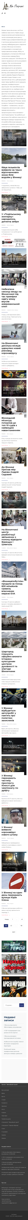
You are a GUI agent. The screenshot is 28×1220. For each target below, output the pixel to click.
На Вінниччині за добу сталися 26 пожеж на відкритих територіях (13, 1044)
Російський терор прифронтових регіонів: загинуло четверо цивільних (13, 1051)
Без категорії (5, 1090)
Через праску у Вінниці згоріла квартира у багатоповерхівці (12, 864)
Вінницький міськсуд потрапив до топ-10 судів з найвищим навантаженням (11, 424)
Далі (13, 932)
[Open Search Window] (2, 13)
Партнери (4, 1115)
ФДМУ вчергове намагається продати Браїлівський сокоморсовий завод (12, 138)
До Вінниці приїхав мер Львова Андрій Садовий (10, 471)
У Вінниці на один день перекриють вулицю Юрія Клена (12, 896)
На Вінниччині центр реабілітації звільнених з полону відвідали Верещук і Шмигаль (12, 537)
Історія (13, 264)
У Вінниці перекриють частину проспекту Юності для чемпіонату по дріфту (10, 783)
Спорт (3, 1128)
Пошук (21, 1005)
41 (22, 919)
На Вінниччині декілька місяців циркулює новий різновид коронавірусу (11, 348)
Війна (8, 548)
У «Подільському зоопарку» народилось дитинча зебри (11, 218)
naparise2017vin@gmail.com (9, 1203)
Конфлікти (9, 310)
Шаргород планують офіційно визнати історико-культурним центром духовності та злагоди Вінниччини (12, 661)
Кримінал (4, 1106)
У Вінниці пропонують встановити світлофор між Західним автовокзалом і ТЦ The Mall (13, 746)
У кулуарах (5, 1131)
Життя (10, 142)
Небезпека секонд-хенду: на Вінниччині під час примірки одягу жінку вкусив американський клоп (12, 298)
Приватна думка (6, 1119)
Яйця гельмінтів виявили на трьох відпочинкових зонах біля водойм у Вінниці (12, 172)
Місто (8, 180)
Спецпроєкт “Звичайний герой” (10, 1122)
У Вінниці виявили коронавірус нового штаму (10, 831)
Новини (13, 142)
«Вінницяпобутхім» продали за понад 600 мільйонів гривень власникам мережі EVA (12, 587)
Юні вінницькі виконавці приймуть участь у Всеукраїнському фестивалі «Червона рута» (13, 389)
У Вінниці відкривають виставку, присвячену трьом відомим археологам (13, 622)
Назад (7, 919)
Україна (4, 1135)
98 (21, 925)
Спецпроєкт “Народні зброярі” (10, 1125)
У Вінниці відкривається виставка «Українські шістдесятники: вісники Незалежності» (14, 260)
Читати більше (6, 192)
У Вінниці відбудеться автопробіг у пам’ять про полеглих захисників (9, 714)
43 (11, 925)
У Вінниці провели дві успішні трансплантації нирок (12, 501)
